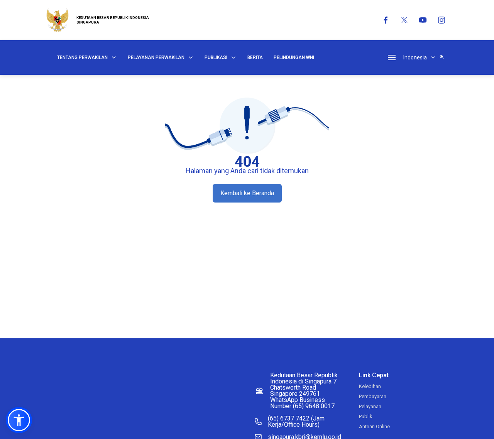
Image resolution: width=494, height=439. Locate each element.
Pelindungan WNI (294, 57)
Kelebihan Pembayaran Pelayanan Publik (372, 401)
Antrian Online (374, 426)
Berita (255, 57)
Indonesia (415, 57)
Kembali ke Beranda (247, 193)
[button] (19, 420)
